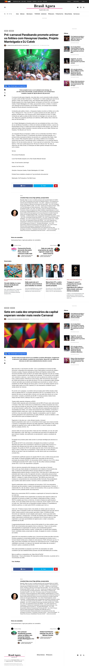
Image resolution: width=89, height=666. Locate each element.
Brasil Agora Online (15, 659)
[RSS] (84, 7)
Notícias (6, 280)
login (23, 240)
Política (58, 279)
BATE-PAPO (76, 1)
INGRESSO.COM (16, 1)
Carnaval (11, 30)
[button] (5, 7)
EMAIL (83, 1)
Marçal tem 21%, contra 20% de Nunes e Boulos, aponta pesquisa (54, 283)
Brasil (6, 30)
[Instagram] (81, 7)
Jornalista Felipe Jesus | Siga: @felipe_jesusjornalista (34, 197)
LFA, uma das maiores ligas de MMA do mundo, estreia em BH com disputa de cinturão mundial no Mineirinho (77, 72)
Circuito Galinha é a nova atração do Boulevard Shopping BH (12, 284)
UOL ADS (45, 1)
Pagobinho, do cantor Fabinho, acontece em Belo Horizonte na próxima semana (78, 61)
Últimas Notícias (41, 654)
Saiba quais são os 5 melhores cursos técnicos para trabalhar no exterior (33, 283)
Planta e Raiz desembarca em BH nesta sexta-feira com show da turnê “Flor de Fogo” (77, 83)
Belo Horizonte (7, 279)
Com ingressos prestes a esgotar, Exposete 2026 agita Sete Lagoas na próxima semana (77, 38)
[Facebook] (78, 7)
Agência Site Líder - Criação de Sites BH (14, 661)
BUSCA (69, 1)
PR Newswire (49, 654)
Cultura (15, 279)
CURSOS (34, 1)
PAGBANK (29, 1)
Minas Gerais (19, 279)
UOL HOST (23, 1)
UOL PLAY (40, 1)
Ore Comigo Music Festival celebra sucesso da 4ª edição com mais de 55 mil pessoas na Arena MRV (77, 49)
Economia (50, 279)
